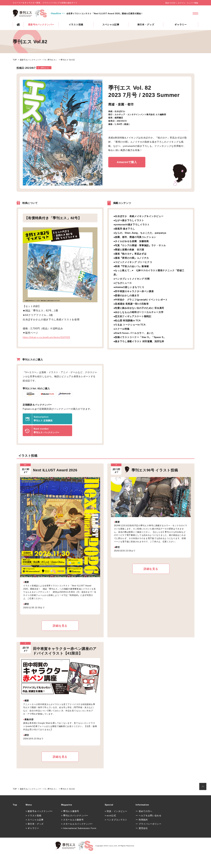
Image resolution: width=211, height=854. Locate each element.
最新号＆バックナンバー (31, 60)
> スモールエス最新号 (72, 819)
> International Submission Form (78, 828)
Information (142, 804)
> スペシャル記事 (35, 819)
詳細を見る (60, 625)
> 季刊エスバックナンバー (74, 815)
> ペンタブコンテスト (116, 819)
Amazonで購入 (127, 162)
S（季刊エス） (51, 60)
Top (15, 804)
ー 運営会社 (142, 828)
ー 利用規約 (142, 819)
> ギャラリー (32, 828)
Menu (29, 804)
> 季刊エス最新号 (70, 811)
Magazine (66, 804)
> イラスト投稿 (33, 815)
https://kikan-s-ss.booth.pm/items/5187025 (46, 337)
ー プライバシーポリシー (148, 824)
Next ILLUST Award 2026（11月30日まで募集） (90, 13)
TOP (18, 24)
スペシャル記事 (110, 24)
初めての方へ (171, 3)
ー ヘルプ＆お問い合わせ (148, 815)
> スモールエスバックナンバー (77, 824)
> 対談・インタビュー (116, 811)
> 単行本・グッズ (35, 824)
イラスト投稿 (76, 24)
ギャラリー (181, 24)
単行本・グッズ (145, 24)
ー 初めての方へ (144, 811)
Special (109, 804)
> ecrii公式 (110, 815)
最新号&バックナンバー (41, 24)
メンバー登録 (192, 3)
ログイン (182, 3)
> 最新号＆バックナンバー (39, 811)
